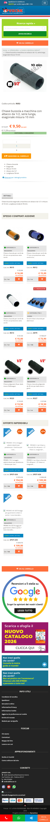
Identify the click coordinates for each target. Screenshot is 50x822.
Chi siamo (5, 734)
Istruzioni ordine (8, 704)
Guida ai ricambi (8, 757)
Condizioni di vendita (10, 697)
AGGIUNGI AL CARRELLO (18, 156)
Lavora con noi (7, 744)
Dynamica (34, 813)
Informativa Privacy (9, 707)
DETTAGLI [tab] (7, 196)
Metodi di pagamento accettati (13, 795)
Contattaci (6, 737)
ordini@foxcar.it (10, 782)
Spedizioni (5, 700)
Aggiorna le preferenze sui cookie (14, 714)
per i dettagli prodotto (15, 177)
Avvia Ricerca (25, 34)
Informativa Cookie (9, 711)
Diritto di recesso (8, 718)
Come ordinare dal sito (10, 760)
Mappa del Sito (7, 741)
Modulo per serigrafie (10, 721)
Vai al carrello (25, 569)
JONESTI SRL (6, 773)
